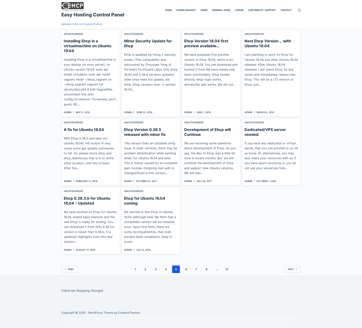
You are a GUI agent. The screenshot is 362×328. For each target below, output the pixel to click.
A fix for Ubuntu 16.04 (84, 129)
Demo (204, 10)
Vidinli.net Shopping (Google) (82, 290)
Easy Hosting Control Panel (92, 15)
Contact (286, 10)
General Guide (221, 10)
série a (197, 318)
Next (291, 269)
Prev (71, 269)
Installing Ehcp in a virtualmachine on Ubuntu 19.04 (87, 46)
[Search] (299, 10)
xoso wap (167, 322)
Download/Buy (186, 10)
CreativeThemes (129, 312)
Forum (239, 10)
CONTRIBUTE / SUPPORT (262, 10)
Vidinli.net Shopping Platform (87, 24)
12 (226, 269)
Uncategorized (73, 34)
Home (168, 10)
